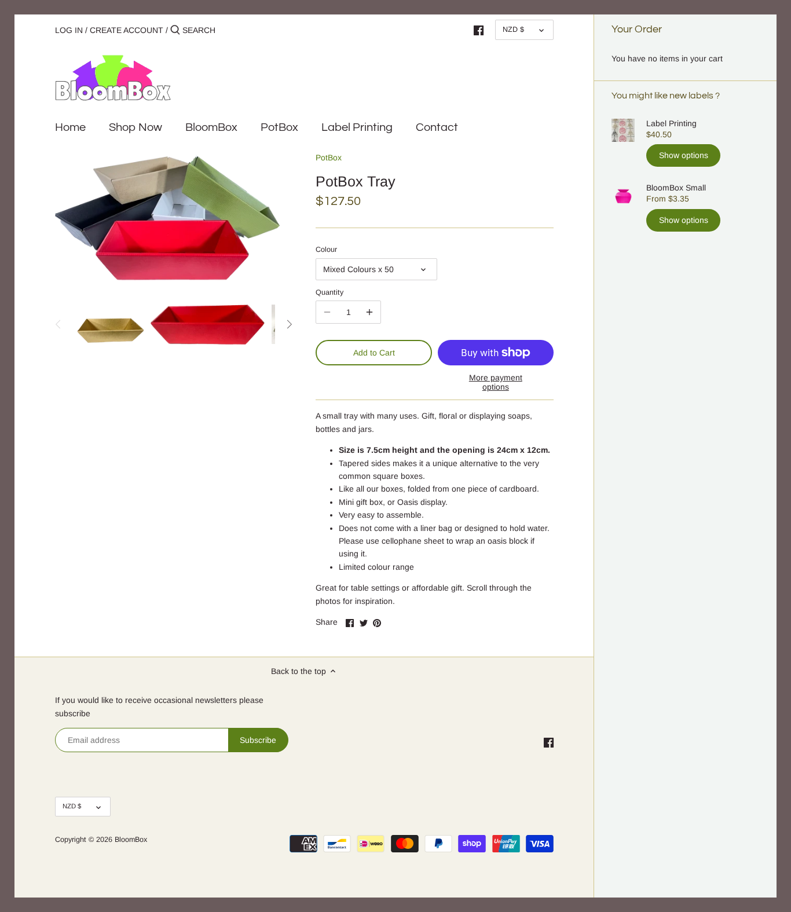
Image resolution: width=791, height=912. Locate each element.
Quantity (329, 292)
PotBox (329, 157)
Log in (69, 30)
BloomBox (131, 840)
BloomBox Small (676, 187)
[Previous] (58, 324)
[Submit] (175, 30)
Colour (326, 250)
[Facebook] (479, 30)
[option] (108, 324)
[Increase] (369, 312)
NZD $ (513, 29)
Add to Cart (374, 352)
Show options (683, 155)
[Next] (289, 324)
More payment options (495, 382)
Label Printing (671, 123)
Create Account (128, 30)
